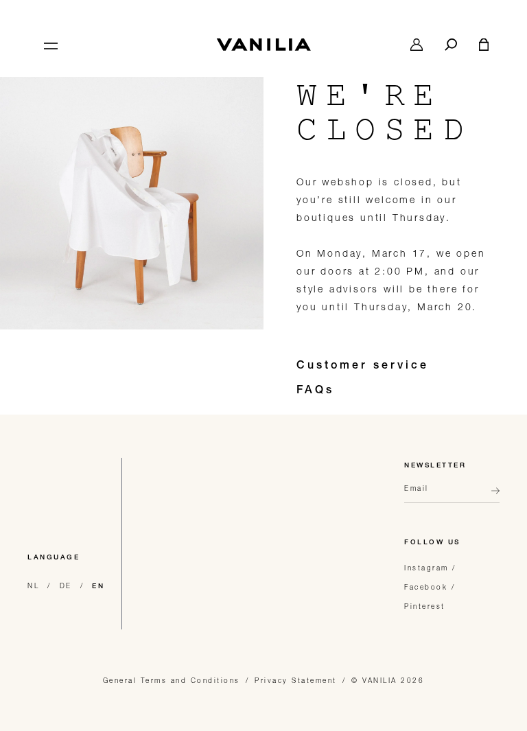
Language (53, 558)
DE (66, 585)
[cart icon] (484, 44)
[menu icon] (49, 44)
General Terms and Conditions (171, 680)
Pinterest (424, 606)
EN (98, 586)
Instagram (426, 568)
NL (33, 585)
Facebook (425, 587)
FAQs (315, 391)
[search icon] (451, 44)
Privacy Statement (296, 680)
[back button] (491, 496)
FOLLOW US (432, 542)
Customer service (362, 366)
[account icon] (416, 44)
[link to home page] (263, 44)
